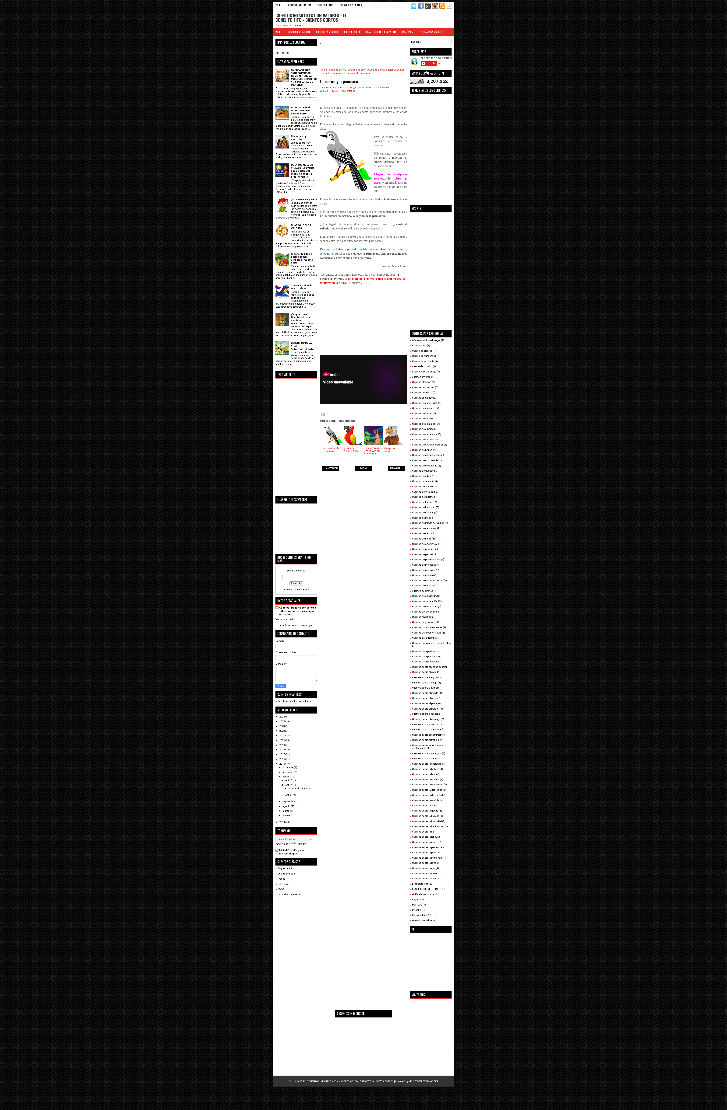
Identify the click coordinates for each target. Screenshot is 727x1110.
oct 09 (289, 795)
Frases (281, 878)
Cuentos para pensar (423, 656)
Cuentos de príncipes (423, 570)
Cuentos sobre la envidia (425, 800)
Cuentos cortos (337, 69)
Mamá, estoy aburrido (298, 138)
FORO (281, 889)
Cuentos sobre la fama (424, 805)
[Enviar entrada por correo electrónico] (322, 414)
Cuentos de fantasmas (424, 486)
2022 (282, 730)
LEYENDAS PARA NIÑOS (430, 32)
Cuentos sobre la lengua (425, 836)
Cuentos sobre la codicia (425, 779)
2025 (282, 721)
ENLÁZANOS (407, 32)
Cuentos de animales (423, 423)
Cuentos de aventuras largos (427, 444)
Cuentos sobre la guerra (425, 810)
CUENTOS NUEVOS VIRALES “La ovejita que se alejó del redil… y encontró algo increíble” (302, 170)
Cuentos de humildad (423, 507)
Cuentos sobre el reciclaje (426, 719)
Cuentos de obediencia (425, 544)
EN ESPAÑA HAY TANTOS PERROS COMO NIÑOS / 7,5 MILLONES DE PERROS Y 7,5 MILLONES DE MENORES (304, 77)
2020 (282, 740)
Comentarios (348, 90)
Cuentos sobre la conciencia (427, 784)
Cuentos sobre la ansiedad (427, 763)
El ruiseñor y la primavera (339, 81)
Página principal (286, 868)
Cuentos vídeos (286, 873)
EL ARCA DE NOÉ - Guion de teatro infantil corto (301, 110)
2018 (282, 749)
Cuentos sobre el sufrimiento (428, 734)
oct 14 (289, 785)
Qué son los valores (423, 920)
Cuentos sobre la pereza (425, 852)
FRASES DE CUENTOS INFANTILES (381, 32)
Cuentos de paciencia (424, 549)
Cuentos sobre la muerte (425, 842)
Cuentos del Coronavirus (425, 611)
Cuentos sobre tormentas (426, 878)
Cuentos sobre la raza (424, 862)
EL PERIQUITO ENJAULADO (351, 450)
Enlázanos (283, 884)
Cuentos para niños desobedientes (431, 643)
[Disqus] (363, 526)
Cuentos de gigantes (423, 496)
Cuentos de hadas (422, 502)
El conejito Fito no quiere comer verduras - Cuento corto (302, 258)
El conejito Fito (420, 883)
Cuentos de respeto (423, 575)
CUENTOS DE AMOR (325, 5)
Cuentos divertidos (422, 617)
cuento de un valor (422, 366)
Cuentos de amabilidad (425, 403)
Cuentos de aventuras (424, 439)
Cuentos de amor (357, 69)
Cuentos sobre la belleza (425, 769)
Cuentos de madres (423, 512)
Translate (301, 843)
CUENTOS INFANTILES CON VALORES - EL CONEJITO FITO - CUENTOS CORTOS (311, 17)
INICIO (363, 468)
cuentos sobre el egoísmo (426, 677)
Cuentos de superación (381, 69)
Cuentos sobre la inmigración (428, 826)
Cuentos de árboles (423, 429)
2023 (282, 726)
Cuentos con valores (423, 387)
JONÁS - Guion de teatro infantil (301, 287)
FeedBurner (303, 589)
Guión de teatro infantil (424, 894)
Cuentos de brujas (422, 450)
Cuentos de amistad (423, 408)
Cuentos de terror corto (425, 606)
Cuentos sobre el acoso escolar (429, 666)
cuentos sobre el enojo (424, 682)
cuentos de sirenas (422, 590)
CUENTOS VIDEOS (352, 32)
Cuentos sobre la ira (423, 831)
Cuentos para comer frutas (426, 632)
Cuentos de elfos (421, 476)
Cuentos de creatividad (424, 465)
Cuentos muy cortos (423, 622)
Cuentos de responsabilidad (427, 580)
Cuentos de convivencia (425, 460)
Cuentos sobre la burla (424, 774)
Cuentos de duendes (423, 470)
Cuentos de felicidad (423, 491)
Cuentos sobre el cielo (424, 672)
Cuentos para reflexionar (425, 661)
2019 (282, 745)
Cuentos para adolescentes (427, 627)
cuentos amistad (421, 376)
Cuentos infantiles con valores (294, 701)
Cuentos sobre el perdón (425, 708)
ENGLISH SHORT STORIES (298, 32)
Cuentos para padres (423, 651)
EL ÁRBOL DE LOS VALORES (301, 227)
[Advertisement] (389, 56)
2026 (282, 716)
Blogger (307, 625)
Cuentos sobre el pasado (426, 703)
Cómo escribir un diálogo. (426, 340)
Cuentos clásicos (421, 382)
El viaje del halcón (389, 450)
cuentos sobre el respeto (426, 729)
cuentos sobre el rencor (425, 724)
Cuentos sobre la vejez (424, 873)
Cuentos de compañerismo (427, 455)
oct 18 (289, 780)
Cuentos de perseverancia (426, 559)
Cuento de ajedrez (422, 350)
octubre (287, 776)
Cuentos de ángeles (423, 418)
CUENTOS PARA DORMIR (327, 32)
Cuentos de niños (421, 538)
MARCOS (417, 904)
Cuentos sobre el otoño (425, 698)
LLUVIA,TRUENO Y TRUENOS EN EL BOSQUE (373, 451)
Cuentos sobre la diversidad (427, 795)
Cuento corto (419, 345)
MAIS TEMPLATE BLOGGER (423, 1081)
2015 (282, 763)
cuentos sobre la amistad (426, 758)
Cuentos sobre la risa (423, 868)
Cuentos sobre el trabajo (425, 739)
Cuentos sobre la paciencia (427, 847)
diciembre (288, 767)
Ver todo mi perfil (284, 619)
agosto (286, 806)
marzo (286, 810)
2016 (282, 759)
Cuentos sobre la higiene (425, 816)
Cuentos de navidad (423, 533)
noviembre (288, 772)
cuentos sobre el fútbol (425, 687)
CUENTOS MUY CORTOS (351, 5)
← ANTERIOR (330, 468)
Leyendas (417, 899)
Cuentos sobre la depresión (427, 789)
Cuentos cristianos (422, 397)
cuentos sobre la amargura (427, 753)
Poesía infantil (419, 915)
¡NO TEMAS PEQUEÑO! (304, 199)
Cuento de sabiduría (423, 361)
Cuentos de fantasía (423, 481)
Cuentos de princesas (424, 564)
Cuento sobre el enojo (424, 371)
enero (285, 815)
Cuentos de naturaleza (424, 528)
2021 (282, 735)
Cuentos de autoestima (425, 434)
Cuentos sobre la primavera (427, 857)
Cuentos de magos (422, 517)
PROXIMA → (396, 468)
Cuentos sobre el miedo (425, 693)
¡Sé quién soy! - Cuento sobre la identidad (300, 317)
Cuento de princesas (423, 355)
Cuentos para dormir (423, 637)
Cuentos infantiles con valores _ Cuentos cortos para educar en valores (297, 611)
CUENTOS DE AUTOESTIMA (299, 5)
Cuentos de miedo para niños (428, 523)
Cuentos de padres (422, 554)
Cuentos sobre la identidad (427, 821)
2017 (282, 754)
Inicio (278, 5)
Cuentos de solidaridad (425, 596)
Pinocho (416, 910)
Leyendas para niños (289, 894)
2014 (282, 822)
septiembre (289, 801)
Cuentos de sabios (422, 585)
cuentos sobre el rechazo (426, 713)
